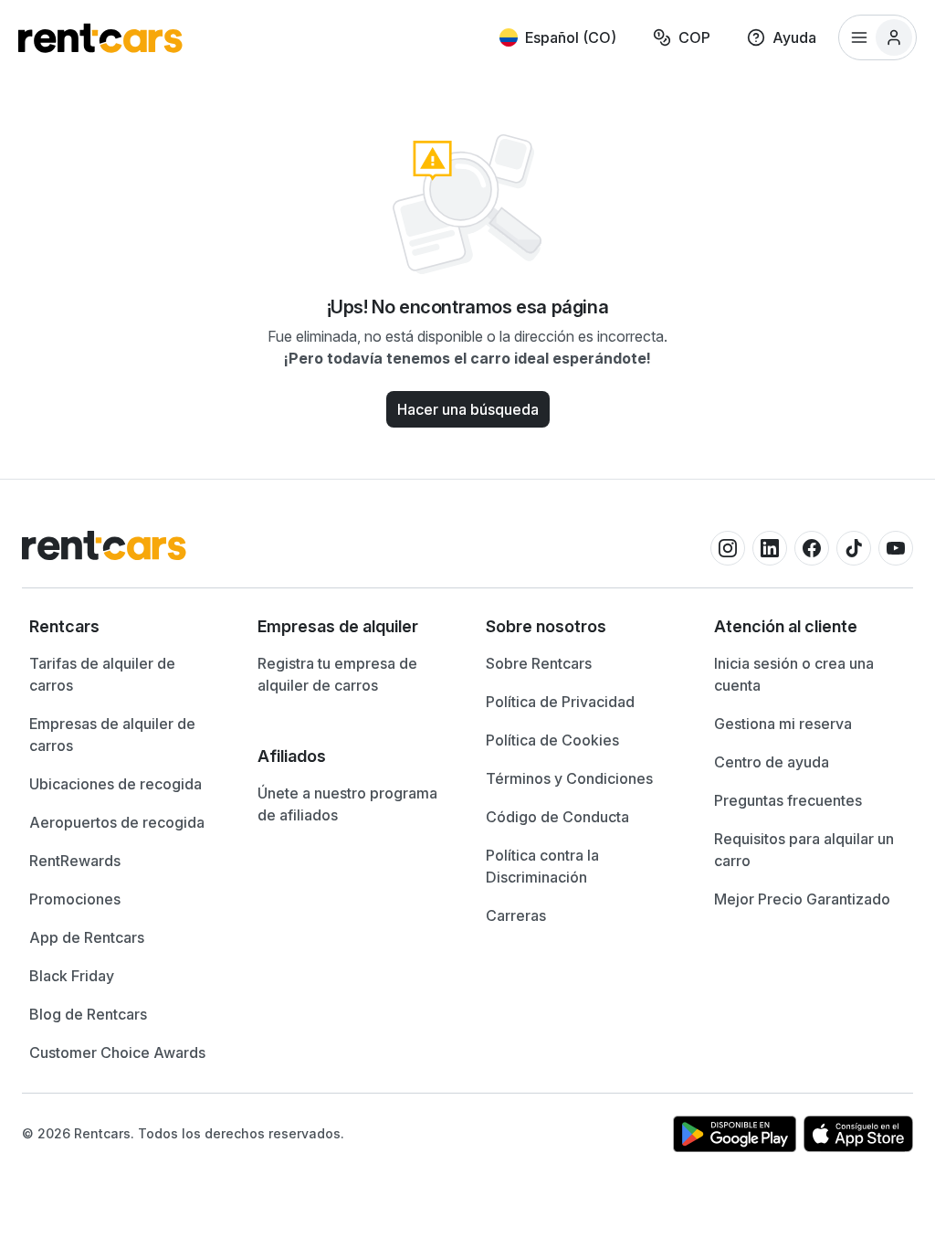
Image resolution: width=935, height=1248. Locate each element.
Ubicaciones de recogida (115, 784)
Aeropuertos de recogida (117, 822)
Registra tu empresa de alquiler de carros (337, 674)
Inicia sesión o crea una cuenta (794, 674)
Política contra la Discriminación (542, 866)
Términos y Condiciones (569, 778)
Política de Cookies (552, 740)
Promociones (75, 899)
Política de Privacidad (560, 702)
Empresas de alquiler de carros (112, 734)
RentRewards (75, 860)
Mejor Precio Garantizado (802, 899)
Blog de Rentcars (88, 1014)
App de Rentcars (86, 937)
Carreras (516, 915)
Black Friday (71, 976)
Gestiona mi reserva (783, 723)
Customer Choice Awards (117, 1052)
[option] (125, 626)
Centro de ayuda (771, 762)
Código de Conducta (557, 817)
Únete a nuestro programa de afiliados (347, 804)
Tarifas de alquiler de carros (102, 674)
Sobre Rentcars (539, 663)
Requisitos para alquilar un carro (804, 850)
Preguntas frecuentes (788, 800)
